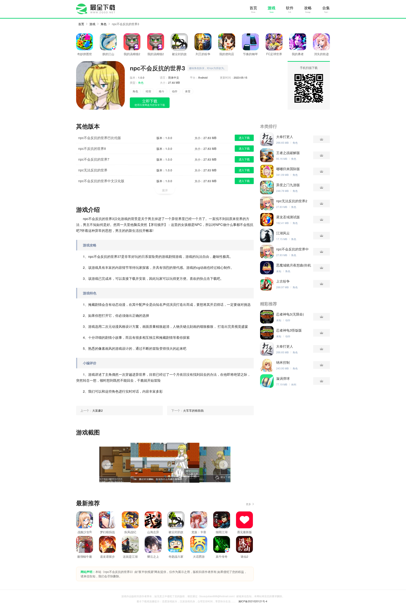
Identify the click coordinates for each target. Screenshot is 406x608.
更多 (248, 504)
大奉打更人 (284, 137)
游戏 (271, 8)
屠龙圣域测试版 (288, 217)
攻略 (308, 8)
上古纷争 (283, 281)
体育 (188, 91)
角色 (104, 24)
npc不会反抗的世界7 (93, 159)
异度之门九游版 (288, 185)
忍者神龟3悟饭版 (289, 330)
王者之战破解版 (288, 153)
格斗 (161, 91)
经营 (148, 91)
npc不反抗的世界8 (92, 148)
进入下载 (244, 138)
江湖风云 (283, 233)
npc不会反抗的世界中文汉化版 (101, 180)
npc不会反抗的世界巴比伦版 (99, 137)
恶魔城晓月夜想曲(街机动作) (293, 265)
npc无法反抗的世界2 (291, 201)
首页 (253, 8)
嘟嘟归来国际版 (288, 169)
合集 (326, 8)
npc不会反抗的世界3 (125, 24)
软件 (290, 8)
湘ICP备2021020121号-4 (252, 601)
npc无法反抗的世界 (92, 170)
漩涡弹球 (283, 378)
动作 (174, 91)
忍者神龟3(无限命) (290, 314)
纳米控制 (283, 362)
